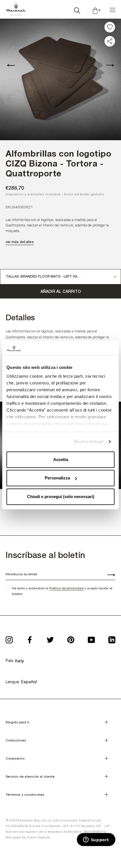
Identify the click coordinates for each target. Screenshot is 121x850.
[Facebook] (29, 638)
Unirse (108, 575)
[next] (107, 65)
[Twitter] (50, 638)
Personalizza (57, 478)
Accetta (60, 459)
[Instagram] (9, 638)
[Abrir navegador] (112, 9)
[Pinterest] (70, 638)
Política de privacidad (66, 588)
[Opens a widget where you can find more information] (96, 840)
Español (29, 682)
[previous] (14, 65)
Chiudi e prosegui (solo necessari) (60, 496)
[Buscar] (77, 9)
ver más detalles (20, 242)
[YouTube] (91, 638)
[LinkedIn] (111, 638)
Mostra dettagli (89, 441)
